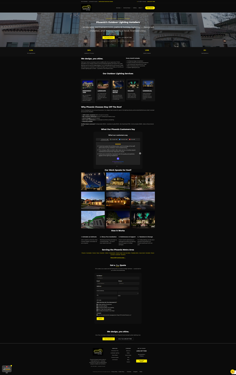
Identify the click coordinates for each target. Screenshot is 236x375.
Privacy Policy (114, 371)
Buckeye (123, 254)
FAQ (128, 357)
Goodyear (117, 254)
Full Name (99, 275)
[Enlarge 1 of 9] (103, 174)
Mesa (98, 253)
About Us (128, 350)
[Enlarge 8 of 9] (128, 212)
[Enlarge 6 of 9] (153, 193)
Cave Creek (142, 253)
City (97, 295)
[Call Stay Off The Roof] (233, 372)
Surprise (113, 254)
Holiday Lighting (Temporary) (105, 304)
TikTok (141, 371)
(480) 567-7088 (151, 1)
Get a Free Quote (108, 37)
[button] (96, 153)
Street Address (100, 290)
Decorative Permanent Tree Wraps (106, 310)
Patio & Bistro (115, 355)
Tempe (94, 253)
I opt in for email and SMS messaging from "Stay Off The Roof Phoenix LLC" (114, 315)
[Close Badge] (11, 365)
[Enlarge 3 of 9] (153, 174)
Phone (120, 281)
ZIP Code (99, 300)
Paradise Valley (135, 253)
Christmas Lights (114, 357)
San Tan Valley (126, 253)
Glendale (148, 253)
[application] (120, 7)
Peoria (152, 253)
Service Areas (126, 7)
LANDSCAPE (102, 90)
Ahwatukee (112, 253)
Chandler (102, 253)
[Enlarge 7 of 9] (103, 212)
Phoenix (84, 253)
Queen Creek (119, 253)
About (140, 7)
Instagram (135, 371)
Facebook (129, 371)
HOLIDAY (131, 90)
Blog (128, 359)
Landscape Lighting (102, 305)
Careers (128, 361)
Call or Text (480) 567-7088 (125, 37)
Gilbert (107, 253)
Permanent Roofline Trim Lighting (106, 307)
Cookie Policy (121, 371)
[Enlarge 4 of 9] (103, 193)
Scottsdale (89, 253)
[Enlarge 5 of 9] (128, 193)
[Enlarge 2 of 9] (128, 174)
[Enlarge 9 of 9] (153, 212)
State (119, 295)
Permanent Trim (114, 350)
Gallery (135, 7)
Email (98, 281)
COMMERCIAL (147, 90)
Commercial (114, 359)
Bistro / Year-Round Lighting (104, 309)
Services (118, 7)
